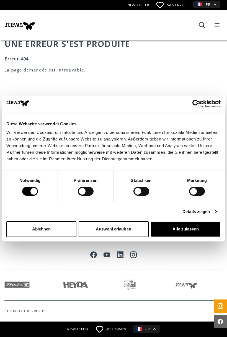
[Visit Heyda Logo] (86, 284)
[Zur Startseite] (19, 25)
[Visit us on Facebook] (220, 321)
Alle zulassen (185, 229)
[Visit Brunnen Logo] (28, 284)
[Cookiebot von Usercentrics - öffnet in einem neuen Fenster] (196, 104)
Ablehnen (41, 229)
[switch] (86, 191)
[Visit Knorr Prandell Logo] (144, 284)
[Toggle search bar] (202, 25)
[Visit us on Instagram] (220, 306)
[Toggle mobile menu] (217, 25)
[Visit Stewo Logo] (199, 284)
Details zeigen (196, 211)
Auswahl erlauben (113, 229)
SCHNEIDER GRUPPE (25, 311)
